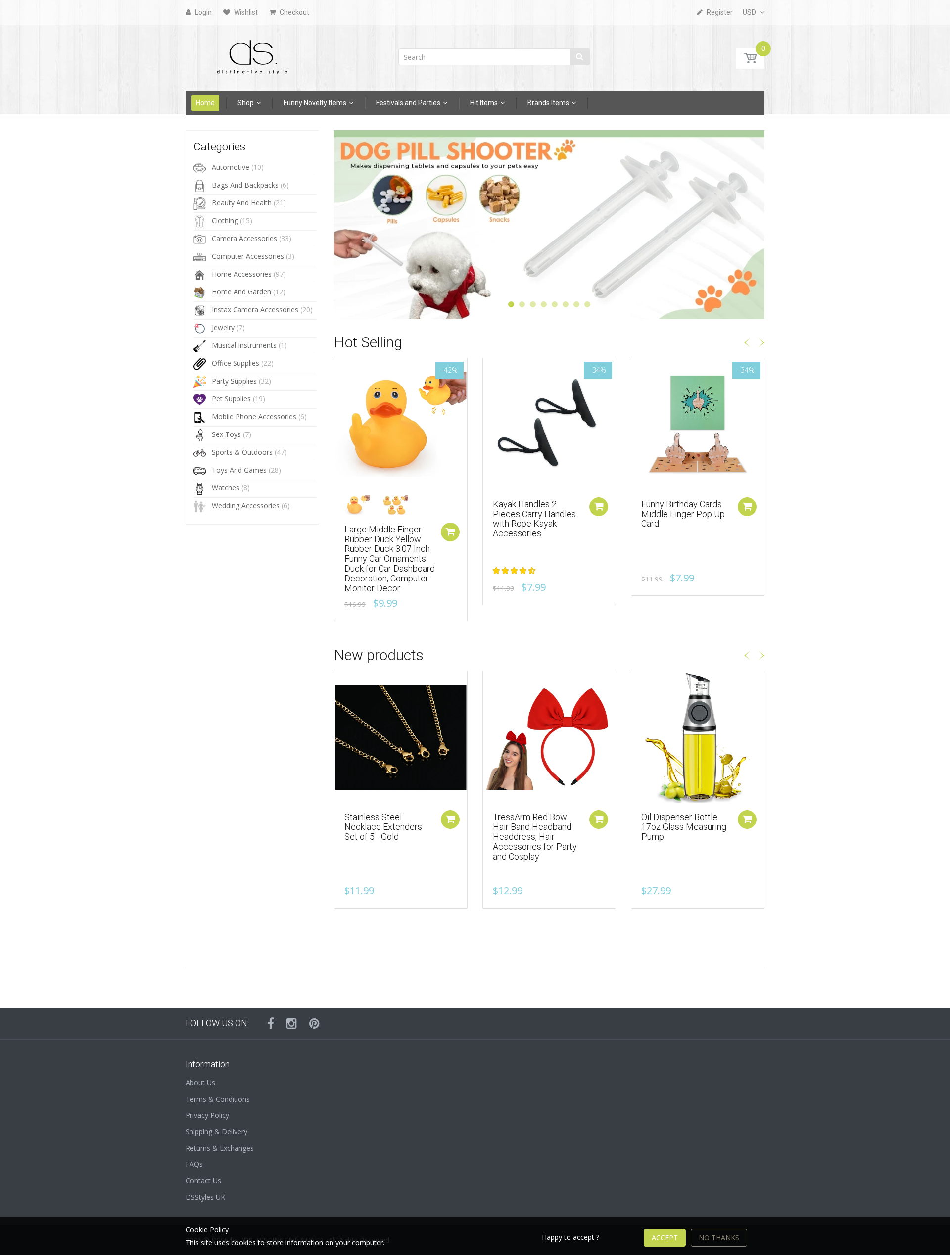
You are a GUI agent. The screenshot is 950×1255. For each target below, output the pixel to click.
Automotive (230, 167)
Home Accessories (242, 274)
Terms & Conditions (218, 1099)
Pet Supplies (231, 398)
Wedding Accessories (246, 505)
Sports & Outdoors (242, 452)
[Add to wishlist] (341, 370)
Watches (225, 487)
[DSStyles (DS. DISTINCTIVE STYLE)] (252, 55)
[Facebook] (271, 1023)
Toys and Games (239, 470)
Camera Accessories (244, 238)
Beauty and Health (242, 202)
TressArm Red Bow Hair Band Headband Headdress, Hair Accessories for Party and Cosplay (535, 836)
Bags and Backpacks (245, 185)
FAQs (194, 1164)
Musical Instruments (244, 345)
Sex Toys (226, 434)
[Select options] (450, 532)
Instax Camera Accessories (255, 309)
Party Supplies (234, 381)
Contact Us (203, 1180)
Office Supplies (235, 363)
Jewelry (223, 327)
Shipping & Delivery (216, 1131)
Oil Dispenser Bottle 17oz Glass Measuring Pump (683, 827)
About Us (200, 1082)
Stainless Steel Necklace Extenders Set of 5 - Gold (383, 827)
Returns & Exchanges (220, 1148)
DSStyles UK (205, 1197)
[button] (515, 570)
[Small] (400, 505)
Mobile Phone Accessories (254, 416)
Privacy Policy (207, 1115)
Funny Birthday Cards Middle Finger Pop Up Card (683, 514)
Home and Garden (241, 291)
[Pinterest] (314, 1023)
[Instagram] (291, 1023)
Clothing (225, 220)
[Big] (362, 505)
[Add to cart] (598, 506)
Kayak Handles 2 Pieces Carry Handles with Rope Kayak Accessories (534, 518)
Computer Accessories (248, 256)
